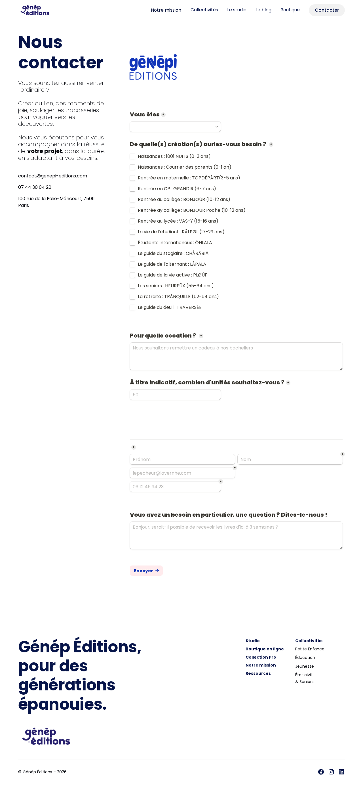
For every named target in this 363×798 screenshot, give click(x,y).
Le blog (263, 10)
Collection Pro (261, 657)
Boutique (290, 10)
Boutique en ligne (265, 649)
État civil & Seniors (304, 678)
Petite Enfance (309, 649)
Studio (253, 641)
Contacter (327, 10)
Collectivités (204, 10)
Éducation (305, 657)
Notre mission (166, 10)
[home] (38, 10)
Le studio (236, 10)
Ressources (258, 673)
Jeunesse (304, 666)
